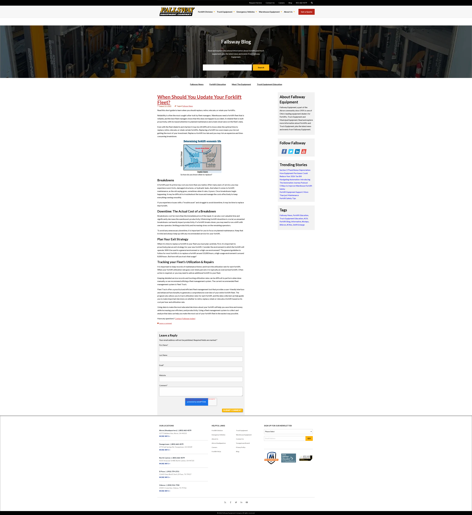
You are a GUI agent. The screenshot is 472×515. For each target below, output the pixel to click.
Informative (296, 221)
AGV (306, 218)
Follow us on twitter (291, 152)
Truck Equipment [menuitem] (242, 430)
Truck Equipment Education (291, 218)
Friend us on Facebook (284, 152)
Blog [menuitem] (237, 451)
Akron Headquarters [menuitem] (219, 443)
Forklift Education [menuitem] (217, 84)
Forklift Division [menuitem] (217, 430)
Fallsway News (187, 106)
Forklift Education (300, 215)
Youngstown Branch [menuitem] (243, 443)
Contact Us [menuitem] (240, 439)
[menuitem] (255, 3)
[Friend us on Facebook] (230, 502)
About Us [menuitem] (215, 439)
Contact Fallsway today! (185, 318)
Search (261, 67)
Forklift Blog (285, 221)
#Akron (283, 225)
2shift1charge (299, 225)
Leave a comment (165, 323)
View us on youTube (304, 152)
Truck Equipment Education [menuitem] (269, 84)
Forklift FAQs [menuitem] (216, 451)
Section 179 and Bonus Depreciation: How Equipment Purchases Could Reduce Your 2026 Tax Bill (295, 173)
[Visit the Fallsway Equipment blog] (225, 502)
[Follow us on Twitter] (236, 502)
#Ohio (289, 225)
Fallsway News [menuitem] (197, 84)
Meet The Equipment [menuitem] (241, 84)
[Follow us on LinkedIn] (241, 502)
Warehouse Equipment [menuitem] (244, 435)
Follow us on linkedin (297, 152)
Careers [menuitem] (214, 447)
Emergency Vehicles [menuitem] (218, 435)
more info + (164, 436)
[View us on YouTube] (247, 502)
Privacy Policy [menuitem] (240, 447)
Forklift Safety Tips (288, 198)
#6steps (305, 221)
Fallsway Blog (236, 42)
